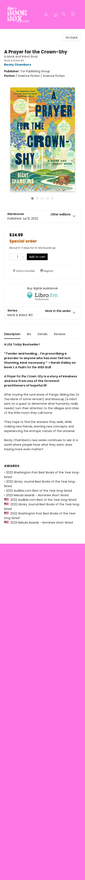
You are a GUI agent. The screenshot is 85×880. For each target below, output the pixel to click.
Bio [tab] (29, 334)
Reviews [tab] (59, 334)
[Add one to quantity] (23, 257)
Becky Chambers (17, 65)
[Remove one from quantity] (12, 257)
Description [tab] (12, 334)
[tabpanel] (42, 438)
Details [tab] (42, 334)
